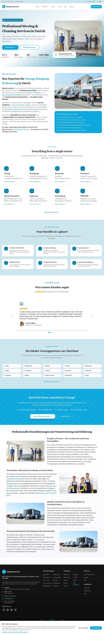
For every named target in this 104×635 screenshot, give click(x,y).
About (53, 6)
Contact (71, 6)
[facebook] (3, 609)
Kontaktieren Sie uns (21, 129)
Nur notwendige (83, 628)
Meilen (44, 105)
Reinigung (9, 483)
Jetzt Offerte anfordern (41, 416)
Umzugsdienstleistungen (15, 479)
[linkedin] (11, 609)
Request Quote (96, 6)
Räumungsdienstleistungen (12, 95)
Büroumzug (19, 109)
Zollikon (28, 105)
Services (44, 6)
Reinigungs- (37, 92)
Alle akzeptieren (96, 628)
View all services (29, 47)
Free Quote (9, 47)
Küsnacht (21, 105)
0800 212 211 (91, 1)
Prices (59, 6)
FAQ (65, 6)
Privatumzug (9, 109)
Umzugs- (29, 92)
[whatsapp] (15, 609)
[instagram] (7, 609)
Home (37, 6)
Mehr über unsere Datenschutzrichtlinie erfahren (15, 632)
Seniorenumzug (32, 109)
